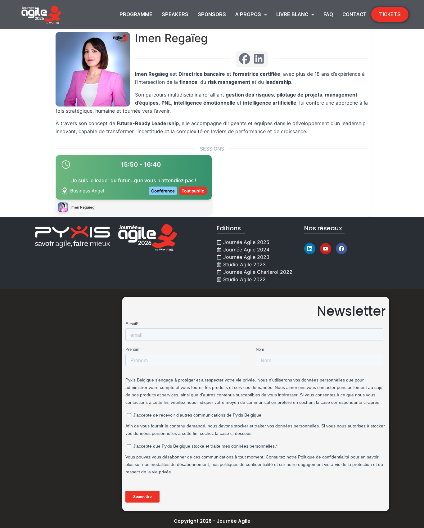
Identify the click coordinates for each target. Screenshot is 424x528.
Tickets (390, 14)
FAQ (328, 14)
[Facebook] (341, 248)
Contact (354, 14)
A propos (248, 14)
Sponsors (212, 14)
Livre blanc (292, 14)
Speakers (175, 14)
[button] (251, 14)
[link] (134, 185)
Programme (136, 14)
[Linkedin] (309, 248)
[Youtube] (325, 248)
